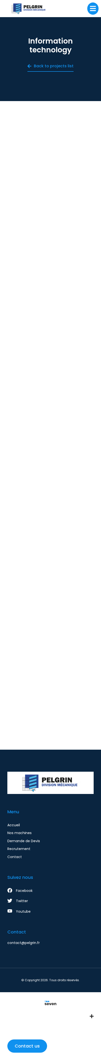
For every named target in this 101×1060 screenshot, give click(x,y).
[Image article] (50, 151)
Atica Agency (50, 313)
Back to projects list (54, 66)
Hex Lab (50, 700)
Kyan (50, 440)
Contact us (27, 1046)
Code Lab (50, 193)
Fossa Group (50, 567)
